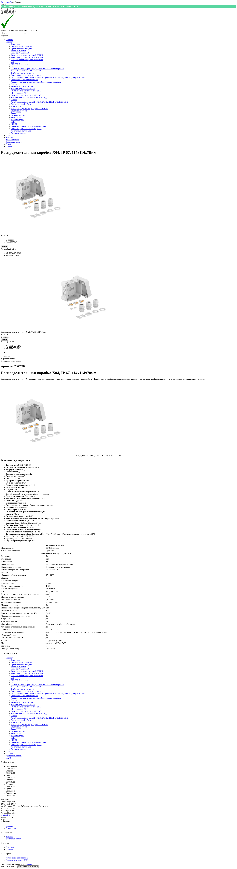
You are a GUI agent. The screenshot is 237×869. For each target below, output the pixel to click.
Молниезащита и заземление (23, 89)
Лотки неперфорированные (17, 858)
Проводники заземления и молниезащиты (28, 126)
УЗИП (13, 122)
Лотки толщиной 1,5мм (21, 104)
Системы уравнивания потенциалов (26, 129)
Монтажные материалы (21, 131)
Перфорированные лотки (21, 46)
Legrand (14, 84)
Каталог (9, 42)
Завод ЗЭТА (16, 113)
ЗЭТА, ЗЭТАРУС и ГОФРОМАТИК (26, 71)
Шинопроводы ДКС (19, 93)
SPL (12, 62)
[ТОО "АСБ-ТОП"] (7, 28)
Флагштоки (15, 44)
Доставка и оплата (13, 142)
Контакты (10, 137)
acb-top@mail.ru (7, 815)
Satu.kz (29, 864)
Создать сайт (6, 2)
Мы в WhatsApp (12, 140)
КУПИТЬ (74, 6)
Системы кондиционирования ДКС (26, 91)
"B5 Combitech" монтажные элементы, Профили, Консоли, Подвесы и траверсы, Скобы (48, 77)
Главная (9, 40)
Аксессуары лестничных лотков (24, 80)
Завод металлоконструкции (22, 86)
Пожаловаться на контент (28, 867)
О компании (11, 828)
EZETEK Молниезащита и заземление (27, 60)
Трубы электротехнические (22, 73)
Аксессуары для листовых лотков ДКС (27, 57)
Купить (4, 246)
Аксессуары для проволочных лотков (26, 75)
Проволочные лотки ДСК (17, 860)
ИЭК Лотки (16, 106)
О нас (8, 135)
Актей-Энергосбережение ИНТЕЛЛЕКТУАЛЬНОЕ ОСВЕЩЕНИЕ (39, 102)
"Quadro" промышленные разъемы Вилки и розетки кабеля (36, 82)
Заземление (15, 117)
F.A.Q (8, 144)
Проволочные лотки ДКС (22, 48)
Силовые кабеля (18, 115)
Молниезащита (17, 120)
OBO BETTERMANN (20, 53)
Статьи (9, 146)
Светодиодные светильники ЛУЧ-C (26, 95)
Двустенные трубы (19, 111)
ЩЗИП (14, 124)
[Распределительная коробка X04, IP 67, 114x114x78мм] (83, 332)
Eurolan (14, 100)
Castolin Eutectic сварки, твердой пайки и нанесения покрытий (37, 68)
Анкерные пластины (19, 133)
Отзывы (9, 753)
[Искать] (25, 33)
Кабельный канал (18, 51)
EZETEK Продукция (20, 64)
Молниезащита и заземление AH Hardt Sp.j (29, 97)
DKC (13, 66)
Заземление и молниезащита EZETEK (27, 55)
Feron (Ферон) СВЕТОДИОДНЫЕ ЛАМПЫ (29, 109)
